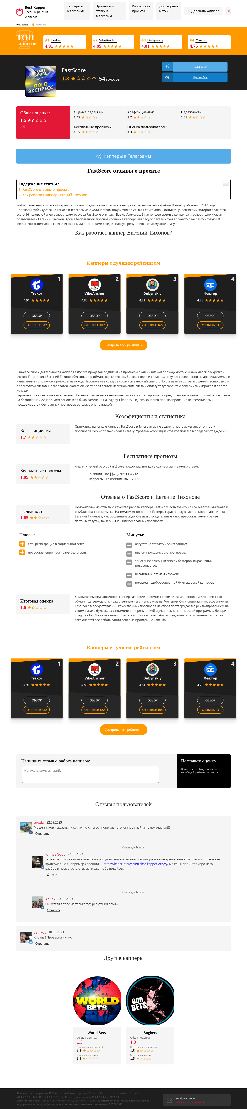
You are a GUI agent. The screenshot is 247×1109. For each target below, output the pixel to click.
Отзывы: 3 (210, 325)
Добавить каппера (203, 11)
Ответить (42, 833)
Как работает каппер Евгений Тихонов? (55, 194)
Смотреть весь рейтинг (122, 345)
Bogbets (150, 1032)
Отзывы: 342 (36, 325)
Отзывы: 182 (94, 325)
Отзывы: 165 (152, 325)
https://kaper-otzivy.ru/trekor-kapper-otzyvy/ (135, 864)
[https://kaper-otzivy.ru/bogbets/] (150, 1000)
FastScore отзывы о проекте (45, 189)
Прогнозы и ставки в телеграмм (105, 11)
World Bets (97, 1032)
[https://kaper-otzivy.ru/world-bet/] (97, 1000)
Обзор (37, 316)
